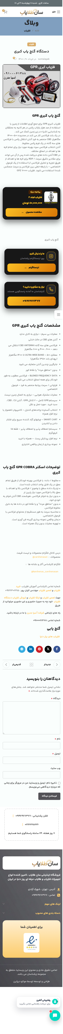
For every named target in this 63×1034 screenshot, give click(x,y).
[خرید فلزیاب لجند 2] (31, 203)
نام (57, 739)
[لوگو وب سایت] (32, 12)
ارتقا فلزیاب (34, 598)
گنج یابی (53, 629)
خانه (37, 31)
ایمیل (56, 754)
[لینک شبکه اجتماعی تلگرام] (21, 649)
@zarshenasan (40, 557)
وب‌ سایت (55, 768)
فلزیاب (27, 31)
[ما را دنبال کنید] (31, 262)
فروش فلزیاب (19, 598)
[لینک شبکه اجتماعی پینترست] (39, 649)
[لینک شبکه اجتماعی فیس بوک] (56, 649)
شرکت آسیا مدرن (35, 613)
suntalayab (44, 59)
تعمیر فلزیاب (45, 590)
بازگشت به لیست (31, 664)
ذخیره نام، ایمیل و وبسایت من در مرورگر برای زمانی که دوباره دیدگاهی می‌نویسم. (32, 785)
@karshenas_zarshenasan (44, 572)
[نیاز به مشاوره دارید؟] (31, 295)
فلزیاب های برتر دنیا (50, 637)
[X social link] (48, 649)
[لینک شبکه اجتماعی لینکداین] (30, 649)
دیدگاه (55, 698)
